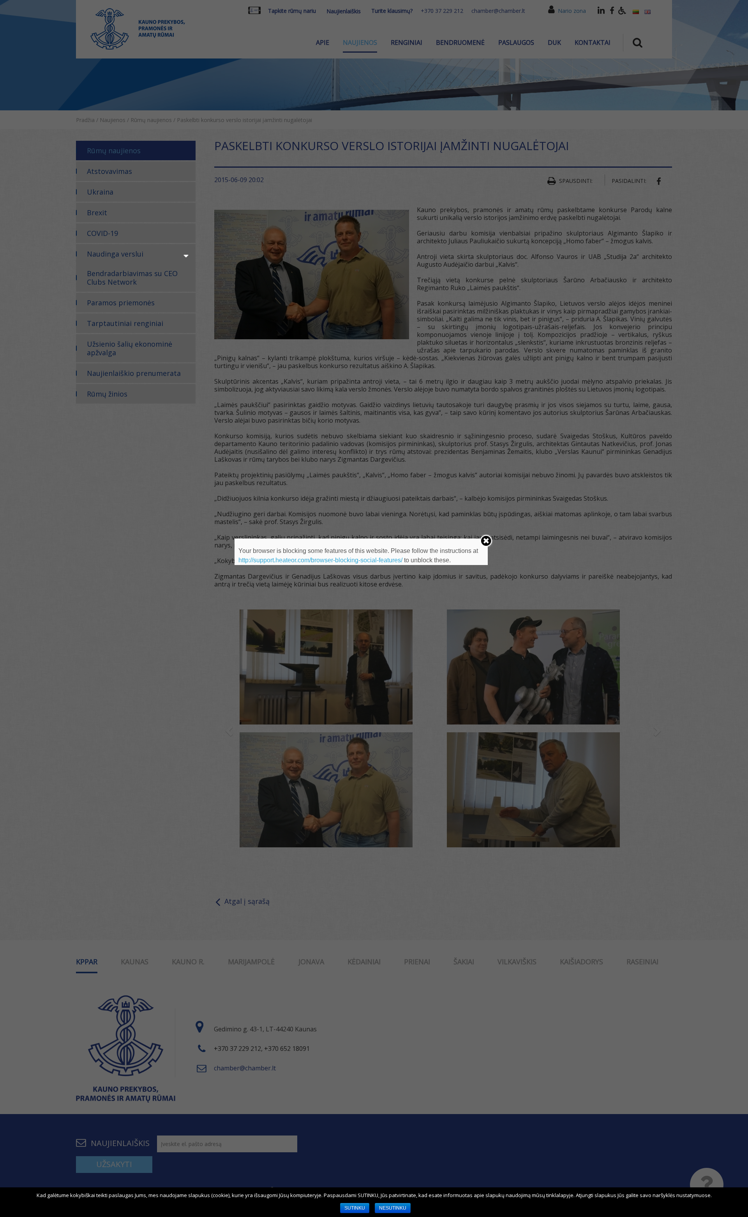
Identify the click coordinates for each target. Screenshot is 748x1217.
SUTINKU (354, 1208)
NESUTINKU (392, 1208)
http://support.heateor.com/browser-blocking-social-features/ (320, 560)
